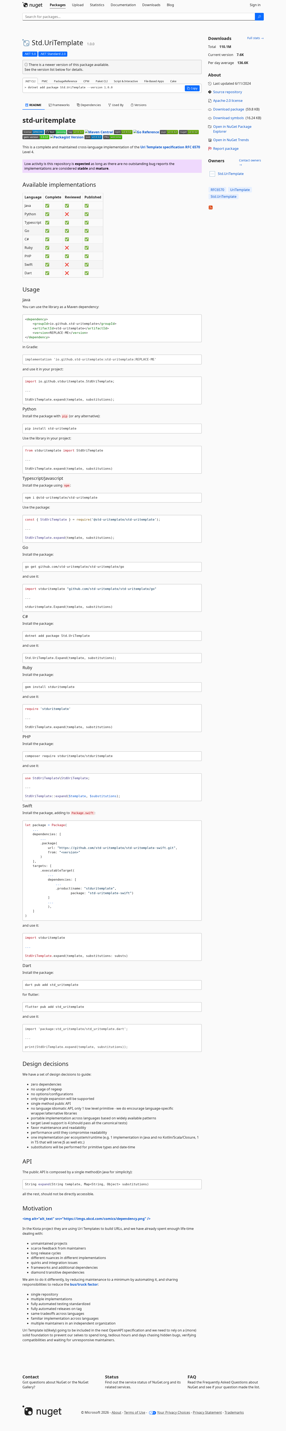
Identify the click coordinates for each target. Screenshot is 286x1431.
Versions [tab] (140, 105)
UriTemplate (240, 189)
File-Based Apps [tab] (154, 81)
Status (112, 1377)
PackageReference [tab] (65, 81)
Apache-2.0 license (228, 100)
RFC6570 (217, 189)
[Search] (259, 16)
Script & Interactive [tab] (126, 81)
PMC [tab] (45, 81)
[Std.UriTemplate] (212, 174)
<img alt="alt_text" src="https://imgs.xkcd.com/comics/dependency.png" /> (86, 1218)
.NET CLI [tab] (30, 81)
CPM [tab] (86, 81)
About (116, 1412)
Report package (226, 148)
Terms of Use (134, 1412)
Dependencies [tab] (90, 105)
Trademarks (234, 1412)
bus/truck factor (84, 1284)
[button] (192, 88)
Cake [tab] (173, 81)
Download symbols (228, 118)
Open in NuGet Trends (231, 140)
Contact (30, 1377)
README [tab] (35, 105)
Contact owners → (250, 162)
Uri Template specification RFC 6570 (170, 147)
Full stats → (255, 38)
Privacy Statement (207, 1412)
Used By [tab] (117, 105)
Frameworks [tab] (61, 105)
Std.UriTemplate (231, 173)
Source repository (227, 92)
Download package (228, 109)
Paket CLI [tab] (102, 81)
